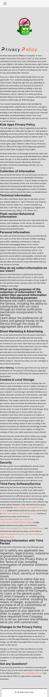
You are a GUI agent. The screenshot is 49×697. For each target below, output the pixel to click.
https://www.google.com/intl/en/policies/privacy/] (22, 528)
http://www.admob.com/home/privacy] (19, 513)
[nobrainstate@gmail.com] (32, 673)
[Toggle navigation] (5, 3)
